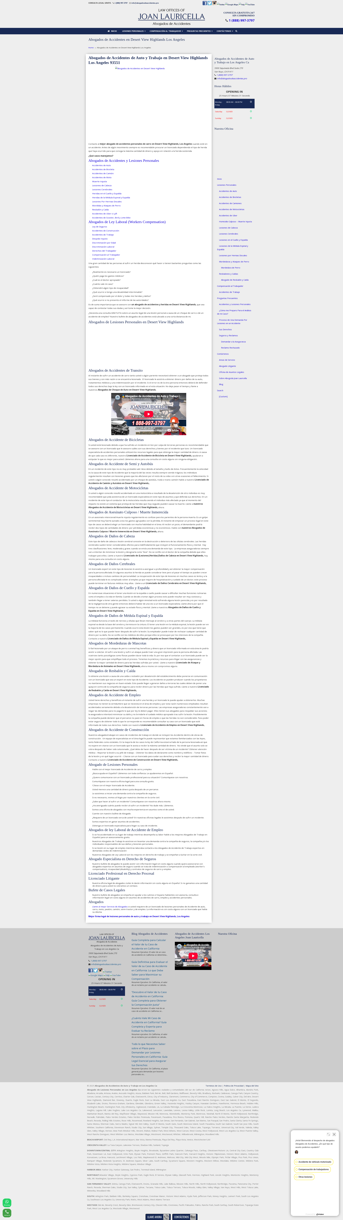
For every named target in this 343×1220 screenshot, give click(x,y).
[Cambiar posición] (328, 1134)
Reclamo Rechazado (230, 347)
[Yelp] (242, 5)
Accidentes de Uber (228, 215)
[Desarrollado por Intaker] (320, 1214)
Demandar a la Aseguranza (233, 341)
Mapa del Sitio (252, 1085)
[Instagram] (214, 5)
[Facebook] (205, 5)
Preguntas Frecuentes (227, 298)
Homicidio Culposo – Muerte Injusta (235, 221)
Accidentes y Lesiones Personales (235, 304)
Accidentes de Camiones (230, 203)
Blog (221, 384)
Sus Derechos (225, 329)
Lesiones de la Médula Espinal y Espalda (232, 248)
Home (91, 47)
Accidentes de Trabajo (229, 292)
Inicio (219, 179)
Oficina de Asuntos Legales (231, 372)
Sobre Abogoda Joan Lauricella (233, 378)
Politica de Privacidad (233, 1085)
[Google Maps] (231, 5)
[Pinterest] (221, 5)
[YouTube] (250, 5)
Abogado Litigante (227, 366)
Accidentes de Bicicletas (230, 197)
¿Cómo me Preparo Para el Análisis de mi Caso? (234, 312)
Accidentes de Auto (228, 191)
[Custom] (223, 396)
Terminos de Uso (214, 1085)
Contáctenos (223, 353)
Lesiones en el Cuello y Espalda (233, 240)
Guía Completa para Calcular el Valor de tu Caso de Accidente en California (149, 944)
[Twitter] (209, 5)
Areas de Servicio (227, 359)
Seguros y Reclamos (228, 335)
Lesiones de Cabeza (228, 227)
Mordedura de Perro (230, 267)
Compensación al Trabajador (230, 286)
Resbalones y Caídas (228, 273)
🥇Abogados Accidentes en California (171, 17)
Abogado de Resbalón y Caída (235, 279)
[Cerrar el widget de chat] (334, 1134)
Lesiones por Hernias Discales (233, 255)
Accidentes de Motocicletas (231, 209)
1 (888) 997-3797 (121, 3)
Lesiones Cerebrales (228, 233)
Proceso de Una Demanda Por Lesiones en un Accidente (232, 322)
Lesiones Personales (226, 185)
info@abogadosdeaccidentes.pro (145, 3)
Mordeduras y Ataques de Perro (234, 261)
